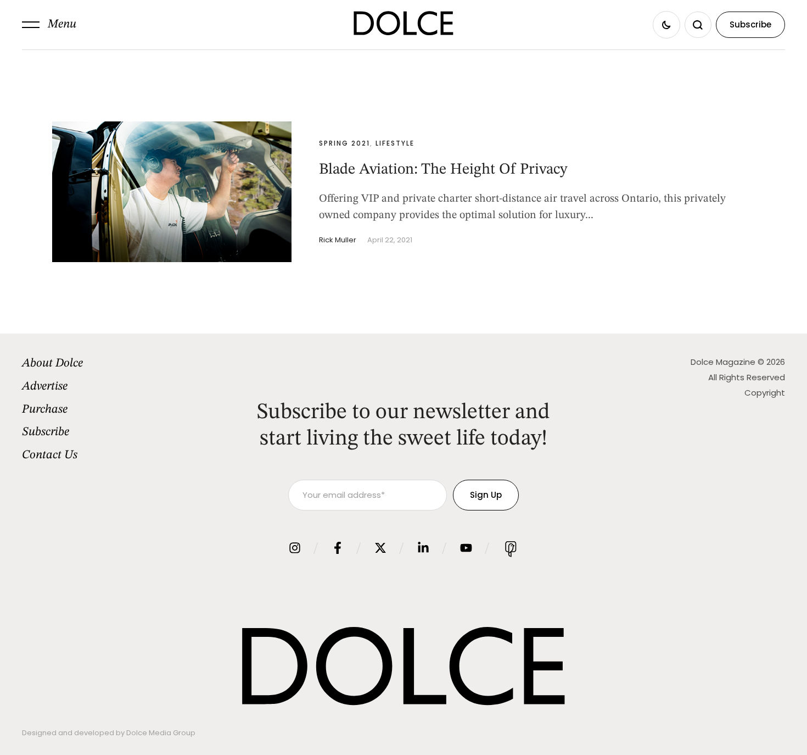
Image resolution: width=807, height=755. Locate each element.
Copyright (764, 392)
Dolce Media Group (160, 733)
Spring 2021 (344, 143)
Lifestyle (395, 143)
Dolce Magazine (723, 362)
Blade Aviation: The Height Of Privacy (443, 169)
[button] (49, 25)
